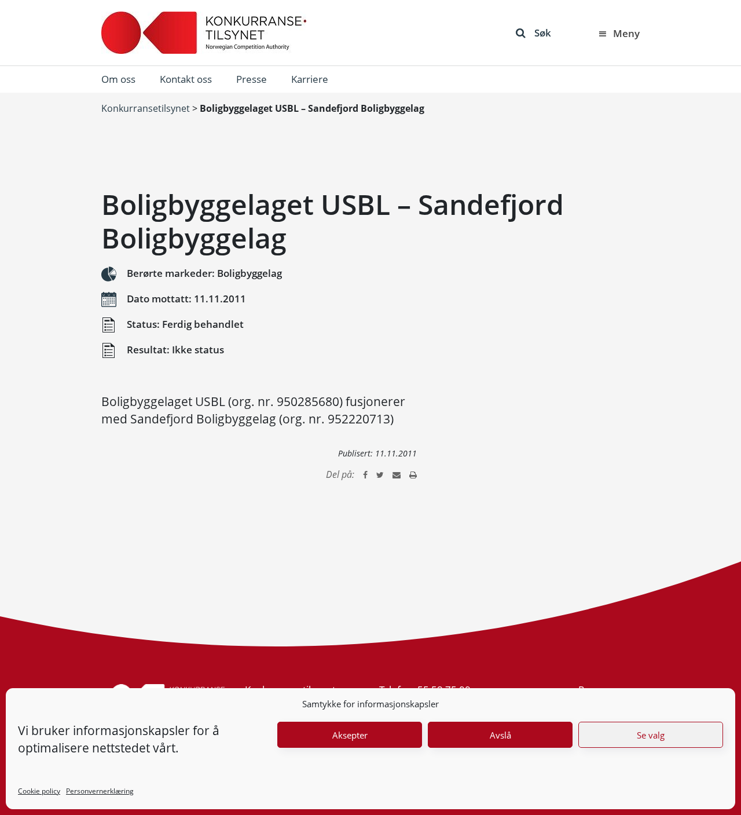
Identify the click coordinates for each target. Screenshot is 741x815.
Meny (626, 33)
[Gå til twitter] (380, 474)
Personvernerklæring (100, 791)
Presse (251, 79)
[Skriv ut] (413, 474)
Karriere (309, 79)
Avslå (500, 735)
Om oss (118, 79)
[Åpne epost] (396, 474)
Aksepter (350, 735)
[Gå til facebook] (365, 474)
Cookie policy (39, 791)
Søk (542, 32)
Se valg (651, 735)
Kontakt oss (186, 79)
